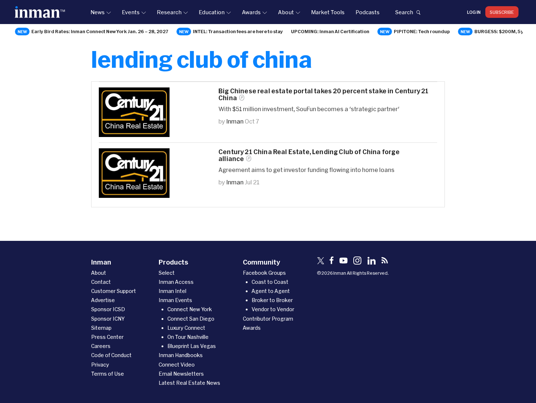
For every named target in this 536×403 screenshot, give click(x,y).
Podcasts (368, 12)
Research (169, 12)
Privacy (100, 364)
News (97, 12)
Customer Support (113, 291)
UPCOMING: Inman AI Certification (330, 31)
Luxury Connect (186, 328)
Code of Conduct (111, 355)
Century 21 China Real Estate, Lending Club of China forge (309, 155)
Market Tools (328, 12)
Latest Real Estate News (189, 383)
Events (131, 12)
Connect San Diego (190, 319)
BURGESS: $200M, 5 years (504, 31)
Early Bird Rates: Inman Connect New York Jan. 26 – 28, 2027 (99, 31)
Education (212, 12)
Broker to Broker (272, 300)
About (286, 12)
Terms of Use (107, 374)
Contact (101, 282)
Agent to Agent (271, 291)
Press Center (107, 337)
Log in (474, 12)
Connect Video (177, 364)
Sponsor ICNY (108, 319)
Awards (251, 12)
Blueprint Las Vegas (191, 346)
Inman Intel (172, 291)
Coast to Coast (270, 282)
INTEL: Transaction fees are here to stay (238, 31)
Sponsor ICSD (108, 309)
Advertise (103, 300)
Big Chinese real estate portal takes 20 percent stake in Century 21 (323, 94)
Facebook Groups (264, 273)
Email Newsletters (181, 374)
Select (167, 273)
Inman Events (175, 300)
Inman (235, 121)
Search (404, 12)
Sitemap (101, 328)
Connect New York (189, 309)
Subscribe (502, 12)
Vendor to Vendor (273, 309)
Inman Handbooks (181, 355)
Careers (100, 346)
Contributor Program (268, 319)
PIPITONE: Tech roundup (422, 31)
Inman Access (176, 282)
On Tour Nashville (188, 337)
